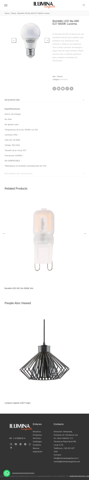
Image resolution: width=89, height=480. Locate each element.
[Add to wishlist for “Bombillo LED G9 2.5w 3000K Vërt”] (42, 282)
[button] (6, 473)
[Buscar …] (84, 5)
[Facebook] (16, 444)
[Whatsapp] (67, 88)
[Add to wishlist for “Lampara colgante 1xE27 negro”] (42, 397)
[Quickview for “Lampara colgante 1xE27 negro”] (44, 354)
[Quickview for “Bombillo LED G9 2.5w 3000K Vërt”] (44, 240)
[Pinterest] (58, 88)
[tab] (44, 100)
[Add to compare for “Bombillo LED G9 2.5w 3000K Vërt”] (46, 282)
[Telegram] (63, 88)
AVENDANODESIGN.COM (79, 476)
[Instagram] (54, 88)
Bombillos (64, 79)
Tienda (13, 13)
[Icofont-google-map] (71, 88)
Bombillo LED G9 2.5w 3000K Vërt (19, 288)
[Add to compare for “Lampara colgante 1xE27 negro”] (46, 397)
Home (7, 13)
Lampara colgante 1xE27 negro (17, 403)
